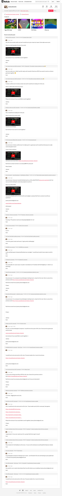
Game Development (16, 175)
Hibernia (47, 30)
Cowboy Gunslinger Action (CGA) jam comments (14, 429)
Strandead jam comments (10, 259)
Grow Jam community (9, 450)
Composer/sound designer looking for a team (31, 272)
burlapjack (28, 429)
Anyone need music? (32, 139)
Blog (35, 490)
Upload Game (29, 1)
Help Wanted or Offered (24, 175)
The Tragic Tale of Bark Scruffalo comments (13, 236)
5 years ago (10, 110)
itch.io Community (9, 175)
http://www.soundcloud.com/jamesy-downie (23, 279)
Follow (51, 10)
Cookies (44, 492)
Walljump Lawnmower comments (11, 390)
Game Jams (20, 1)
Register (58, 1)
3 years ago (10, 40)
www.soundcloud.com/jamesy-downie (15, 333)
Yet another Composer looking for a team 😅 (38, 66)
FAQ (31, 490)
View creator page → (24, 10)
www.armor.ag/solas (44, 180)
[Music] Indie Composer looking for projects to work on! (46, 175)
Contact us (40, 490)
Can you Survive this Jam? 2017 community (13, 369)
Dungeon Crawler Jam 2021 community (13, 107)
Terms (35, 492)
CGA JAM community (9, 463)
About (26, 490)
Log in (53, 1)
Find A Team (20, 347)
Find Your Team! (23, 323)
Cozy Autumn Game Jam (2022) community (13, 66)
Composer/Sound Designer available (33, 107)
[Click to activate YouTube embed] (13, 51)
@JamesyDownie (25, 14)
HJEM (19, 30)
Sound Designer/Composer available (36, 347)
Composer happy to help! (27, 37)
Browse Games (14, 1)
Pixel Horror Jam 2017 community (12, 401)
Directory (30, 492)
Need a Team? (27, 369)
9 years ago (10, 326)
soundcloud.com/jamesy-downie (12, 14)
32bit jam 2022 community (10, 37)
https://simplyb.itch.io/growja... (13, 412)
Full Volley (33, 30)
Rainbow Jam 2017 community (11, 323)
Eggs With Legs (8, 30)
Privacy (39, 492)
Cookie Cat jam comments (10, 225)
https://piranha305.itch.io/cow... (13, 409)
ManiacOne (27, 66)
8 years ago (10, 239)
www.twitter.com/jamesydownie (13, 203)
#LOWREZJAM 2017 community (11, 347)
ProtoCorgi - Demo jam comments (11, 214)
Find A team (16, 463)
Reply (7, 62)
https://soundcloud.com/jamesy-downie (28, 160)
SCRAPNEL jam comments (10, 247)
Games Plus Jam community (10, 272)
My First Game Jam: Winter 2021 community (13, 139)
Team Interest (19, 450)
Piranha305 (24, 463)
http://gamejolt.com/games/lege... (14, 414)
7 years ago (10, 217)
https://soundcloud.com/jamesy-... (14, 417)
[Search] (48, 1)
